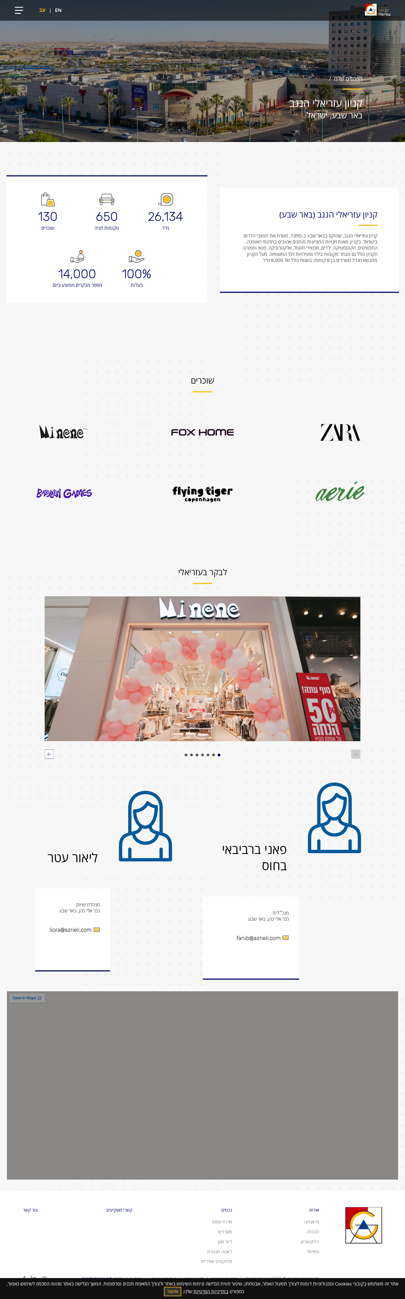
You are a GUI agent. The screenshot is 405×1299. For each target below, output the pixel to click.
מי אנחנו (311, 1222)
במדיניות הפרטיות (210, 1291)
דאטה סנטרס (219, 1252)
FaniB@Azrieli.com (258, 938)
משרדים (225, 1232)
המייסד (312, 1252)
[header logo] (377, 10)
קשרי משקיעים (119, 1210)
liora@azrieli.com (71, 929)
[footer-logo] (363, 1250)
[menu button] (19, 10)
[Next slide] (49, 754)
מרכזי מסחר (221, 1222)
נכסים (226, 1210)
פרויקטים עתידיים (216, 1261)
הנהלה (313, 1232)
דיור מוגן (225, 1242)
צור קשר (30, 1210)
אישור (172, 1291)
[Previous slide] (355, 754)
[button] (219, 755)
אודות (314, 1210)
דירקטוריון (310, 1242)
